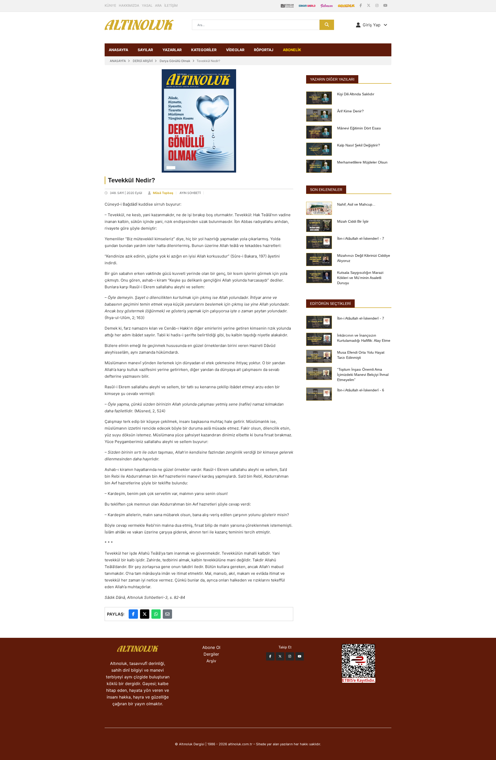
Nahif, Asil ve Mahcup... (356, 204)
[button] (371, 24)
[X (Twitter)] (369, 5)
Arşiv (211, 660)
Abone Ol (211, 647)
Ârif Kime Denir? (350, 111)
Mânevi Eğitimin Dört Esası (359, 128)
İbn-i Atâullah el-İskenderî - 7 (360, 238)
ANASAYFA (118, 50)
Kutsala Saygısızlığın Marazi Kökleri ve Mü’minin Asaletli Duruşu (360, 277)
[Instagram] (377, 5)
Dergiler (211, 654)
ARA (158, 5)
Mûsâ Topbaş (163, 193)
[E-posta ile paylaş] (167, 614)
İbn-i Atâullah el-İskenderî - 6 (360, 390)
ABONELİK (292, 50)
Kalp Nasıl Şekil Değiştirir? (358, 145)
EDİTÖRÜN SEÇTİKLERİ (330, 303)
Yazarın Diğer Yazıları (332, 79)
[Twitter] (280, 656)
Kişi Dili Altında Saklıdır (355, 94)
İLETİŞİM (171, 5)
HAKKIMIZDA (129, 5)
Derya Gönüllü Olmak (175, 61)
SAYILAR (145, 50)
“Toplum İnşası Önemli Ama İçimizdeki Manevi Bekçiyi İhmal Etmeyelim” (363, 374)
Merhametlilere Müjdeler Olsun (362, 162)
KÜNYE (110, 5)
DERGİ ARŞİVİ (143, 61)
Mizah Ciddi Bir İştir (353, 221)
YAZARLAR (172, 50)
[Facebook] (361, 5)
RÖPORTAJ (263, 50)
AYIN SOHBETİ (190, 193)
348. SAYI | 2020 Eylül (126, 193)
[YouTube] (385, 5)
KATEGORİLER (203, 50)
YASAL (147, 5)
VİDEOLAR (235, 50)
